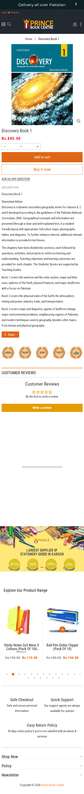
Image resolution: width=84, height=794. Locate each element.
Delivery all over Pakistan (42, 4)
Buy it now (42, 169)
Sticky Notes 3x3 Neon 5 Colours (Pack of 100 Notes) (21, 647)
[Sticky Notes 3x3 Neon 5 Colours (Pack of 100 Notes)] (21, 621)
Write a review (42, 408)
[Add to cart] (21, 629)
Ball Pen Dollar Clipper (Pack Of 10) (62, 647)
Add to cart (42, 157)
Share (11, 335)
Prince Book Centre (52, 785)
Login (4, 12)
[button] (3, 24)
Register (13, 12)
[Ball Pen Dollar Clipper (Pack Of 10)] (62, 621)
